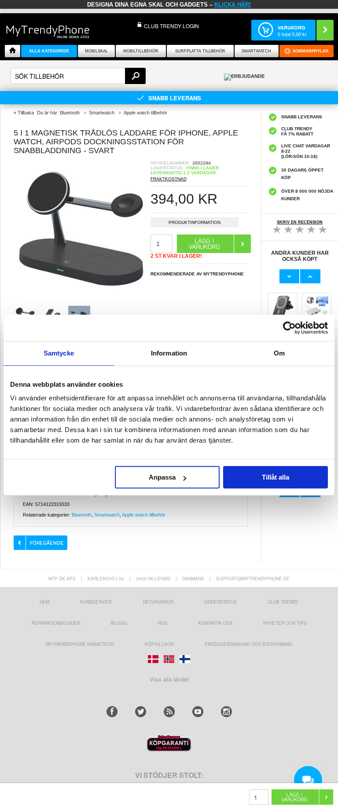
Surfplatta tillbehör (200, 51)
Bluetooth (82, 514)
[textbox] (78, 76)
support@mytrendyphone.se (253, 578)
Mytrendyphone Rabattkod (80, 644)
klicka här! (232, 4)
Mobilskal (96, 51)
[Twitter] (140, 711)
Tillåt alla (275, 477)
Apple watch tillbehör (143, 514)
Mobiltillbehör (140, 51)
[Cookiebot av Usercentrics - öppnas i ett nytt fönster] (289, 327)
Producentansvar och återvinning (248, 644)
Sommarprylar (311, 51)
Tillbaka (26, 112)
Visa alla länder (169, 679)
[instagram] (226, 711)
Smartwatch (256, 51)
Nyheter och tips (285, 623)
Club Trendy (283, 602)
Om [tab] (279, 353)
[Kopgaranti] (169, 749)
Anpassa (162, 477)
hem (44, 602)
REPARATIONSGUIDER (56, 623)
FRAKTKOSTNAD (169, 178)
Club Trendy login (171, 25)
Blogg (119, 623)
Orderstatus (220, 602)
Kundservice (96, 602)
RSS (162, 623)
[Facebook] (112, 711)
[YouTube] (197, 711)
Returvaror (158, 602)
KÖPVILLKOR (159, 644)
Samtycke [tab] (59, 353)
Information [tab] (169, 353)
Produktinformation (194, 222)
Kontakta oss (215, 623)
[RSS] (169, 711)
